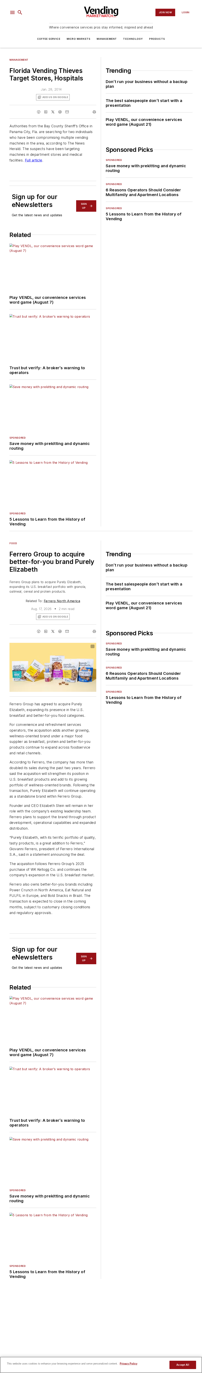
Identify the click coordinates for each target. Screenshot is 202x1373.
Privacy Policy (128, 1363)
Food (13, 543)
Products (157, 38)
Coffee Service (48, 38)
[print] (94, 112)
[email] (67, 112)
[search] (20, 12)
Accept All (182, 1364)
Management (107, 38)
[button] (12, 12)
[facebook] (39, 112)
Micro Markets (79, 38)
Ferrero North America (62, 601)
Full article (33, 160)
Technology (133, 38)
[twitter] (53, 112)
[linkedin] (46, 112)
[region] (101, 1365)
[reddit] (60, 112)
